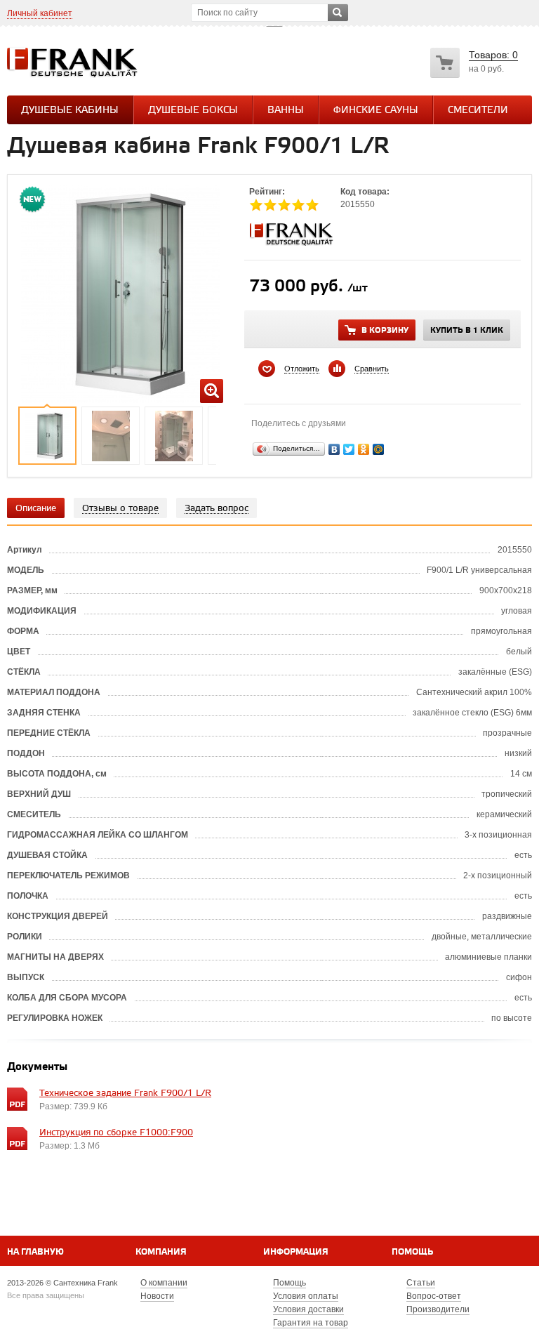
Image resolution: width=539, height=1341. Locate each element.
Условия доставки (308, 1309)
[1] (256, 205)
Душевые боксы (193, 111)
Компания (161, 1252)
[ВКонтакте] (334, 449)
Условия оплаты (305, 1296)
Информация (295, 1252)
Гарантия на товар (310, 1323)
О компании (163, 1283)
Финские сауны (375, 111)
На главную (35, 1252)
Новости (157, 1296)
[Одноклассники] (364, 449)
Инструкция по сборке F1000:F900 (116, 1133)
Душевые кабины (70, 111)
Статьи (420, 1283)
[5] (312, 205)
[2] (270, 205)
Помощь (412, 1252)
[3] (284, 205)
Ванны (285, 111)
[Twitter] (349, 449)
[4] (298, 205)
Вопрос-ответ (433, 1296)
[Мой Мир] (378, 449)
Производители (438, 1309)
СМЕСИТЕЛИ (478, 111)
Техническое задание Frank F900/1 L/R (125, 1093)
